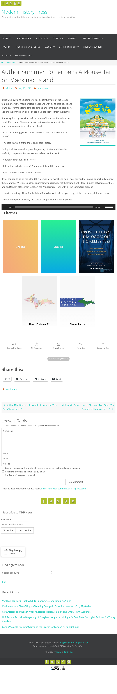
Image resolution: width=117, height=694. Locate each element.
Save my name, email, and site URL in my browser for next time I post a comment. (43, 466)
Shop (3, 580)
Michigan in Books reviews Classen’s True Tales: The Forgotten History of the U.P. (88, 405)
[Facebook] (3, 3)
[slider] (109, 206)
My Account (36, 347)
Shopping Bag (103, 347)
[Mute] (103, 206)
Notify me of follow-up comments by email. (25, 469)
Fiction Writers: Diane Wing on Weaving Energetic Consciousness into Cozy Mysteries (46, 604)
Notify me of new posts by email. (20, 473)
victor (9, 87)
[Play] (5, 206)
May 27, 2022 (24, 87)
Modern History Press (24, 11)
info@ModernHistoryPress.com (74, 640)
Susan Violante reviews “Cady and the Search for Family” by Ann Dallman (40, 625)
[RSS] (11, 3)
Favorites (80, 347)
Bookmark (11, 388)
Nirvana (58, 650)
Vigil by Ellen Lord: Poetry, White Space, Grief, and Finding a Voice (36, 599)
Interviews (11, 62)
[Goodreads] (15, 3)
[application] (58, 206)
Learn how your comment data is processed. (63, 486)
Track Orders (58, 347)
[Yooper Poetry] (77, 297)
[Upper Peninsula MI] (39, 297)
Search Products (14, 347)
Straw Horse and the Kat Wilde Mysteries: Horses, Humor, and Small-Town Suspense (46, 610)
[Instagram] (19, 3)
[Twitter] (7, 3)
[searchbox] (27, 571)
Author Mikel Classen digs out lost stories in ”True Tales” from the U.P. (30, 405)
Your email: (7, 517)
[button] (13, 550)
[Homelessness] (96, 241)
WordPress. (68, 650)
